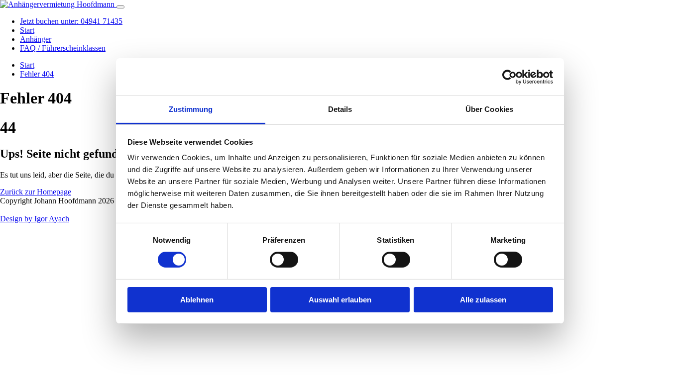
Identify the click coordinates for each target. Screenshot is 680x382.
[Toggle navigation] (120, 6)
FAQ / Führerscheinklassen (63, 48)
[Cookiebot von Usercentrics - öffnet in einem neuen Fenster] (509, 76)
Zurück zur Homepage (35, 192)
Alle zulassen (483, 299)
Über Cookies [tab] (489, 109)
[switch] (284, 260)
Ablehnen (197, 299)
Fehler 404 (37, 74)
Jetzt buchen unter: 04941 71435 (71, 21)
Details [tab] (340, 109)
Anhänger (35, 39)
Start (27, 30)
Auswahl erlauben (340, 299)
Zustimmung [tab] (191, 109)
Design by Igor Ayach (34, 218)
